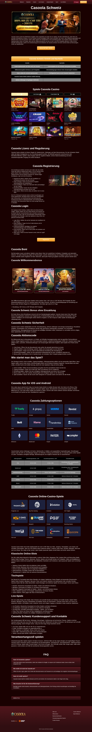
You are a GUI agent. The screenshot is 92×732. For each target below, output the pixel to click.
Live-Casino (36, 94)
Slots (71, 94)
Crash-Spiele (54, 94)
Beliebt (18, 94)
